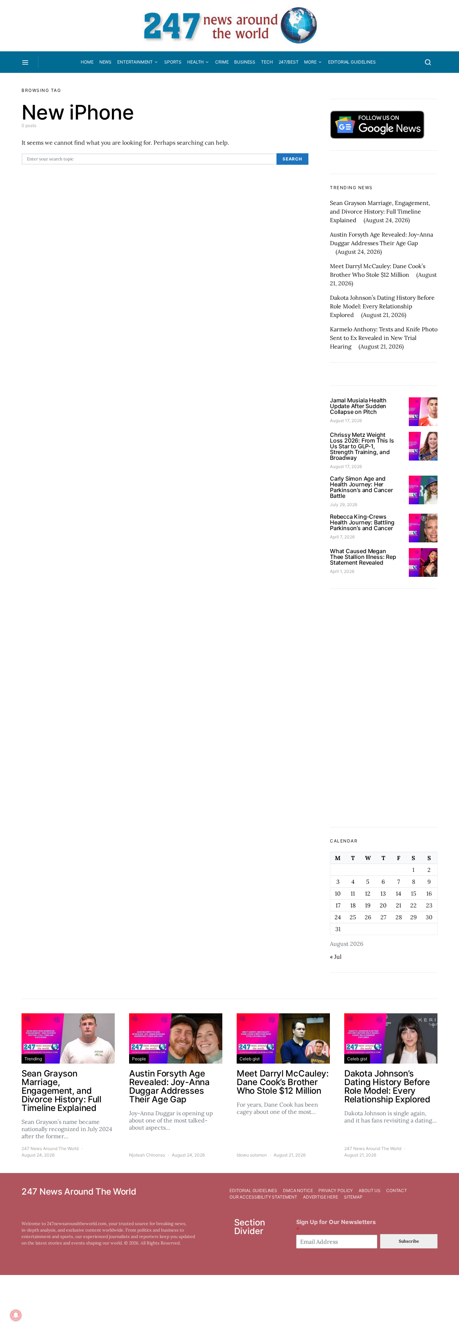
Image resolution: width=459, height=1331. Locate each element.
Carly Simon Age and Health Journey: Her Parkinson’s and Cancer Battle (361, 487)
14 (398, 893)
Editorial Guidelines (352, 62)
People (139, 1058)
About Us (369, 1190)
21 (398, 905)
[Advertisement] (383, 708)
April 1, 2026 (342, 571)
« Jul (335, 956)
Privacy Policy (335, 1190)
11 (353, 893)
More (310, 62)
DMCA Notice (298, 1190)
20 (383, 905)
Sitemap (353, 1197)
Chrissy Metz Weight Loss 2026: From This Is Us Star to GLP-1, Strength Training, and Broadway (362, 446)
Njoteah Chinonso (147, 1155)
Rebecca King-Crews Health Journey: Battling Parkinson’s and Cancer (362, 522)
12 (367, 893)
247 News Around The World (50, 1148)
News (105, 62)
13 (383, 893)
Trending (33, 1058)
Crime (221, 62)
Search (292, 159)
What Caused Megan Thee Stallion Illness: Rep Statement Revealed (363, 556)
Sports (172, 62)
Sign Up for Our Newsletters (336, 1225)
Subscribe (409, 1241)
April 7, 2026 (342, 537)
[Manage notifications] (16, 1315)
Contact (396, 1190)
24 (338, 917)
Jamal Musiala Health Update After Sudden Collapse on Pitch (358, 406)
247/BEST (289, 62)
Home (87, 62)
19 (367, 905)
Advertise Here (320, 1197)
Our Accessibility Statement (263, 1197)
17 (338, 905)
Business (244, 62)
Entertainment (135, 62)
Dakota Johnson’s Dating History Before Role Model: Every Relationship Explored (382, 306)
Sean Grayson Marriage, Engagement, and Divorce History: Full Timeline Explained (380, 211)
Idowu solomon (252, 1155)
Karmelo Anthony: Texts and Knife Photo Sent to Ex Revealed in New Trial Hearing (383, 338)
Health (195, 62)
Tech (267, 62)
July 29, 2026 (343, 504)
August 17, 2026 (346, 420)
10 (338, 893)
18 (353, 905)
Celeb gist (250, 1058)
